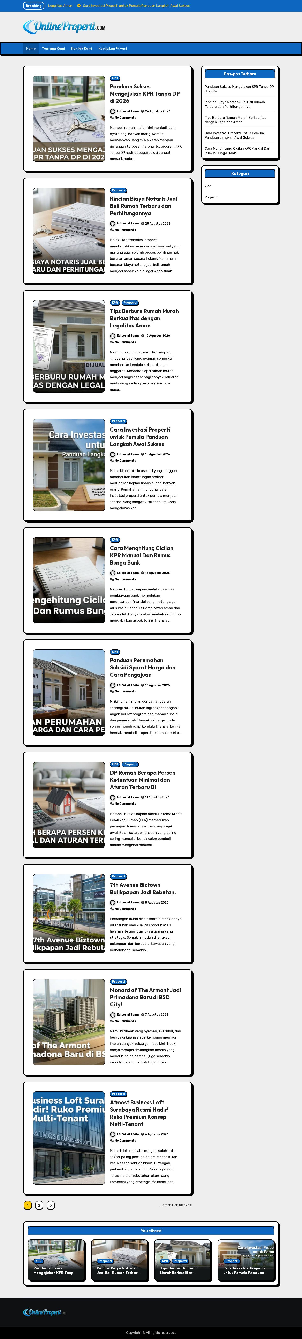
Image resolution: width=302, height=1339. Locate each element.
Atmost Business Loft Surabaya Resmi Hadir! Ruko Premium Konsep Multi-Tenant (139, 1113)
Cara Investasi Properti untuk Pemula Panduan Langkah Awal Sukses (140, 436)
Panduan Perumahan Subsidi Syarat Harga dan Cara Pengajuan (142, 667)
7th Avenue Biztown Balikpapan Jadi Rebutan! (143, 888)
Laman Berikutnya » (176, 1205)
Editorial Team (128, 111)
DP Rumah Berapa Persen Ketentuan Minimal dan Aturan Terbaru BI (142, 780)
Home (31, 48)
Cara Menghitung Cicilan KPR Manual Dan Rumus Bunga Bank (141, 555)
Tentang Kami (53, 48)
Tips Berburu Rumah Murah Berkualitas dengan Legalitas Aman (144, 318)
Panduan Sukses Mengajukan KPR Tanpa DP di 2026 (145, 93)
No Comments (125, 117)
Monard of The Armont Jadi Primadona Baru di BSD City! (145, 997)
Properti (118, 190)
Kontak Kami (81, 48)
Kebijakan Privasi (112, 48)
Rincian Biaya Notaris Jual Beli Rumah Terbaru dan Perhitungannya (143, 206)
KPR (115, 78)
